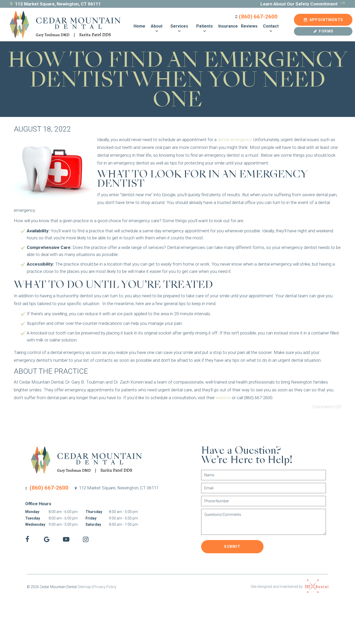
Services (179, 26)
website (223, 397)
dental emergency (234, 139)
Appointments (325, 20)
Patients (204, 26)
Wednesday (35, 524)
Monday (32, 512)
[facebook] (27, 539)
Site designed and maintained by (277, 586)
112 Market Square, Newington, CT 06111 (58, 3)
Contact (271, 26)
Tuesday (32, 518)
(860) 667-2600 (258, 16)
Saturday (93, 524)
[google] (46, 539)
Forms (325, 31)
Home (139, 26)
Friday (91, 518)
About (156, 26)
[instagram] (85, 539)
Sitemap (84, 587)
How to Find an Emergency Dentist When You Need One (177, 79)
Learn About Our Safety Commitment (299, 3)
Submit (232, 546)
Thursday (94, 512)
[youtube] (66, 539)
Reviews (249, 26)
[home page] (62, 24)
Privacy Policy (104, 587)
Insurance (228, 26)
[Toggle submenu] (156, 31)
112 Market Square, (118, 487)
